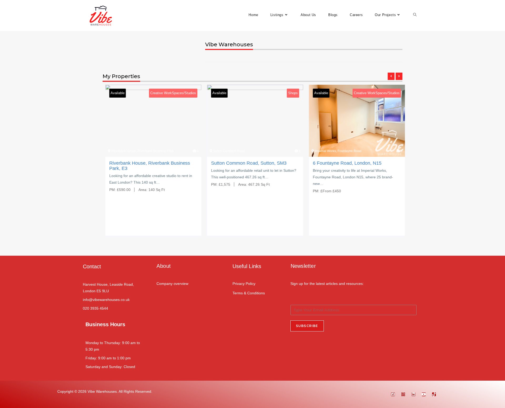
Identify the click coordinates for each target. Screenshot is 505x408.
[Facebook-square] (393, 394)
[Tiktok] (434, 394)
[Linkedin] (413, 394)
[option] (151, 164)
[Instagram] (403, 394)
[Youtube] (424, 394)
